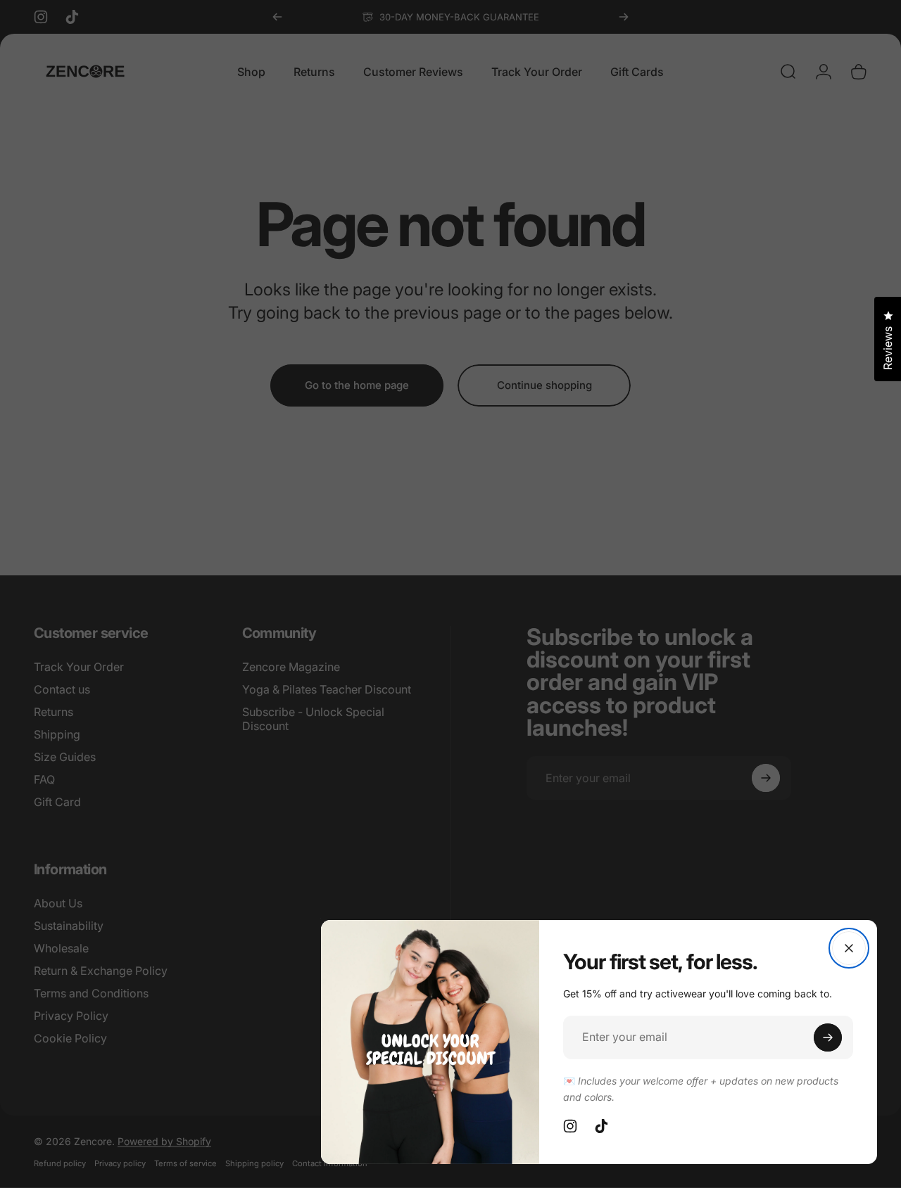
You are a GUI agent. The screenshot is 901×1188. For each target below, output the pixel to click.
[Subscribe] (828, 1037)
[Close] (849, 948)
